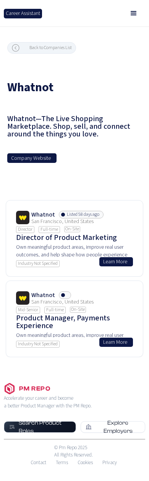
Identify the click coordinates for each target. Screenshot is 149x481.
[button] (133, 13)
